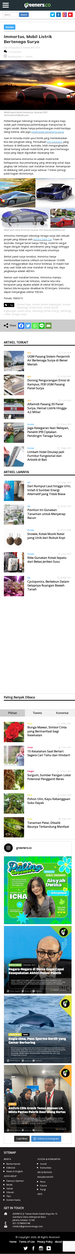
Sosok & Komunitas (49, 1159)
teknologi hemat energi (45, 310)
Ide (28, 482)
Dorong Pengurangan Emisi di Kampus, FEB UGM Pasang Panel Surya (48, 384)
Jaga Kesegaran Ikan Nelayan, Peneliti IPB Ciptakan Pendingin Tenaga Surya (48, 432)
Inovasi (10, 27)
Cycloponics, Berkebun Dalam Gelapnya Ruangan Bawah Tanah (48, 585)
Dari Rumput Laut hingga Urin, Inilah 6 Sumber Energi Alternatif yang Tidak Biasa (49, 490)
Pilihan (12, 713)
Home (13, 1241)
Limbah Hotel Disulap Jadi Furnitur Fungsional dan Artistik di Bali (45, 456)
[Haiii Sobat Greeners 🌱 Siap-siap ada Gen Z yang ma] (38, 890)
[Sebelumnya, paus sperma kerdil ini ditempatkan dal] (38, 1029)
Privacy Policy (44, 1241)
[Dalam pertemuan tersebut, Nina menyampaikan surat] (38, 1099)
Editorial (10, 1167)
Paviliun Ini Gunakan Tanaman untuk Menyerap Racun (46, 514)
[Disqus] (37, 642)
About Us (60, 1241)
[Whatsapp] (35, 326)
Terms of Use (27, 1241)
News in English (14, 1171)
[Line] (42, 326)
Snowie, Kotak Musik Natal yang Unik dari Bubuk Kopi (46, 536)
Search (24, 15)
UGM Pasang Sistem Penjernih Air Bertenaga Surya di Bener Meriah (48, 360)
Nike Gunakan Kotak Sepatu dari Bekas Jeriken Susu (46, 560)
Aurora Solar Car (42, 239)
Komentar (62, 713)
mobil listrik (35, 307)
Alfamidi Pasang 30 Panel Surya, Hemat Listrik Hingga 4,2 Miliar (47, 408)
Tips (8, 1196)
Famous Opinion (15, 1180)
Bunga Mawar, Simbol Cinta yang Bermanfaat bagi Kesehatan (47, 731)
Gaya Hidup (10, 1176)
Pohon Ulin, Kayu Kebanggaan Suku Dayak (48, 801)
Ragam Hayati (45, 1177)
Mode (9, 1184)
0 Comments (14, 51)
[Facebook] (21, 326)
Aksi (29, 352)
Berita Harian (13, 1163)
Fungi (43, 1189)
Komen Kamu (13, 1199)
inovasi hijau (24, 304)
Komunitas (45, 1167)
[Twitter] (28, 326)
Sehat (30, 747)
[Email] (48, 326)
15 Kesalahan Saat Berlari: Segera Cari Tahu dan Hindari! (48, 753)
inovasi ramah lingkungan (46, 304)
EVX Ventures (54, 141)
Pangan (30, 771)
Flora (29, 723)
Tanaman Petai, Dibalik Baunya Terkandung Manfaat (48, 825)
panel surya (24, 310)
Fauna (43, 1185)
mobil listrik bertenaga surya (47, 131)
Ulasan (10, 1192)
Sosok (43, 1163)
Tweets (37, 713)
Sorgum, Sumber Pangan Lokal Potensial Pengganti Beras (49, 777)
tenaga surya (19, 314)
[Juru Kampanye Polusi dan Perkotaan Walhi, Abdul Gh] (38, 960)
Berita (7, 1159)
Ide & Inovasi (45, 1172)
